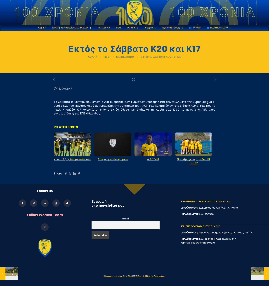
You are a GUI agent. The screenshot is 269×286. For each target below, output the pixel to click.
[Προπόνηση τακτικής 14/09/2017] (260, 273)
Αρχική (93, 57)
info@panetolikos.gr (203, 242)
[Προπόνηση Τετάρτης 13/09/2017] (9, 273)
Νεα (106, 57)
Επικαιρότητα (125, 57)
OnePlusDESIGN (132, 276)
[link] (135, 12)
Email (125, 218)
